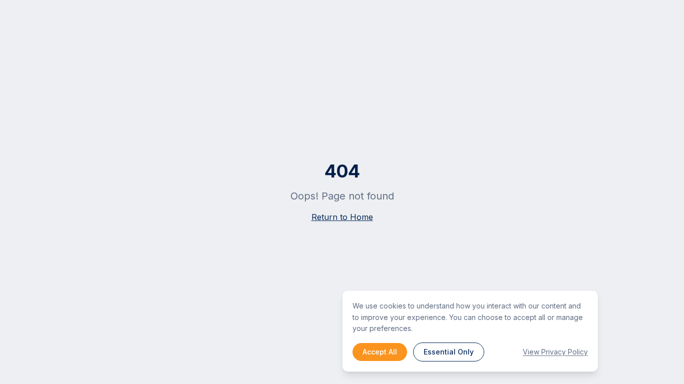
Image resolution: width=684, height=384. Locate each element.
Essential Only (449, 352)
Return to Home (342, 217)
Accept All (380, 352)
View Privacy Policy (555, 352)
